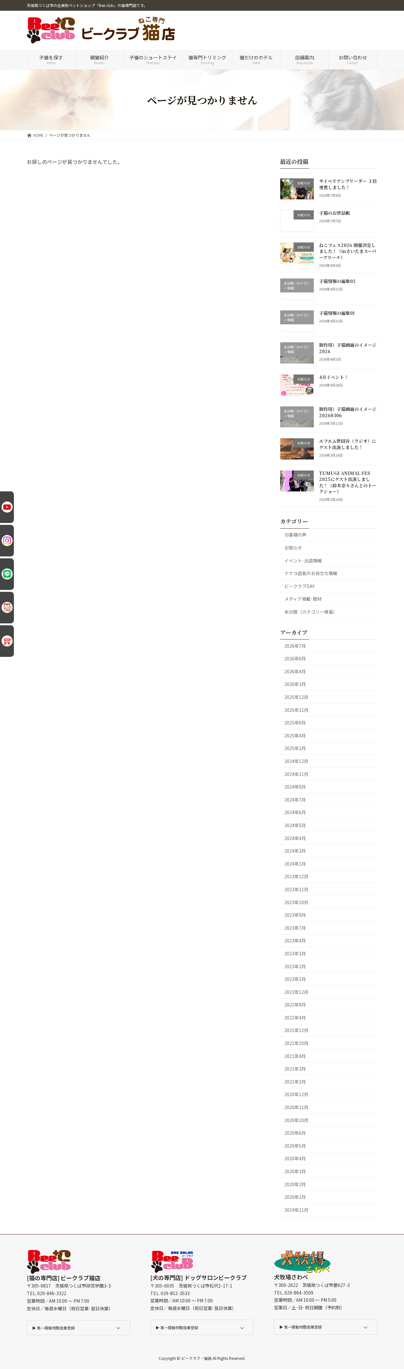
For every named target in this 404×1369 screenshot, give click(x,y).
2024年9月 (295, 787)
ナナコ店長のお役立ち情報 (310, 573)
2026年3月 (295, 684)
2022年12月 (296, 992)
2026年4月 (295, 671)
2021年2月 (295, 1081)
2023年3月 (295, 953)
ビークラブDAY (299, 586)
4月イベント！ (333, 377)
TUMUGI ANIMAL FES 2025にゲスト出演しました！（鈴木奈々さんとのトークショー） (348, 482)
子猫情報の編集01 (337, 313)
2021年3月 (295, 1069)
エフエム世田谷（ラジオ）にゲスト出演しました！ (347, 444)
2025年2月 (295, 748)
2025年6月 (295, 723)
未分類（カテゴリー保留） (310, 612)
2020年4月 (295, 1159)
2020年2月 (295, 1184)
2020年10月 (296, 1120)
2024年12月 (296, 761)
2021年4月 (295, 1056)
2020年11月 (296, 1107)
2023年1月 (295, 979)
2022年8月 (295, 1005)
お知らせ (293, 547)
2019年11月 (296, 1210)
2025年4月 (295, 735)
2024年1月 (295, 864)
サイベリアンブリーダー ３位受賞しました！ (348, 184)
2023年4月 (295, 941)
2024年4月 (295, 838)
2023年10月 (296, 902)
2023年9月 (295, 915)
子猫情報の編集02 (337, 281)
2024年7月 (295, 799)
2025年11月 (296, 710)
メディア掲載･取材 (303, 599)
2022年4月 (295, 1017)
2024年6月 (295, 812)
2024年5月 (295, 825)
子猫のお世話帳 (334, 213)
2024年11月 (296, 774)
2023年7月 (295, 928)
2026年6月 (295, 659)
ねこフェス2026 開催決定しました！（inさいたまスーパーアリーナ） (347, 251)
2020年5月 (295, 1146)
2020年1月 (295, 1197)
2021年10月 (296, 1043)
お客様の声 (295, 535)
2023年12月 (296, 877)
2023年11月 (296, 889)
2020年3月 (295, 1171)
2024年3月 (295, 851)
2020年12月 (296, 1094)
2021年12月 (296, 1030)
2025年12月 (296, 697)
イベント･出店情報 (303, 560)
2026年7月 (295, 646)
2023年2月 (295, 966)
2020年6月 (295, 1133)
